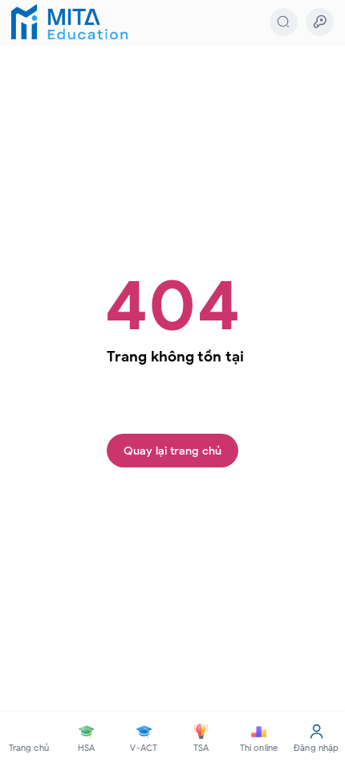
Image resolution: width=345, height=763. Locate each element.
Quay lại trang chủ (172, 451)
